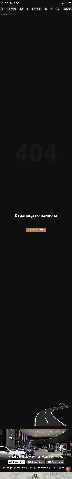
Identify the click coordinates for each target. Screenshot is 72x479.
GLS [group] (15, 9)
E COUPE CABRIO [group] (64, 9)
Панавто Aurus (57, 462)
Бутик (31, 468)
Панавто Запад (38, 462)
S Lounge (55, 468)
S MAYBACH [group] (30, 9)
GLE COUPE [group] (6, 9)
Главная (4, 14)
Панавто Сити (18, 462)
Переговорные (42, 468)
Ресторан (9, 468)
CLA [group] (52, 9)
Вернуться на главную (36, 229)
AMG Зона (66, 468)
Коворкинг (21, 468)
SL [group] (40, 9)
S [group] (21, 9)
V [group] (45, 9)
